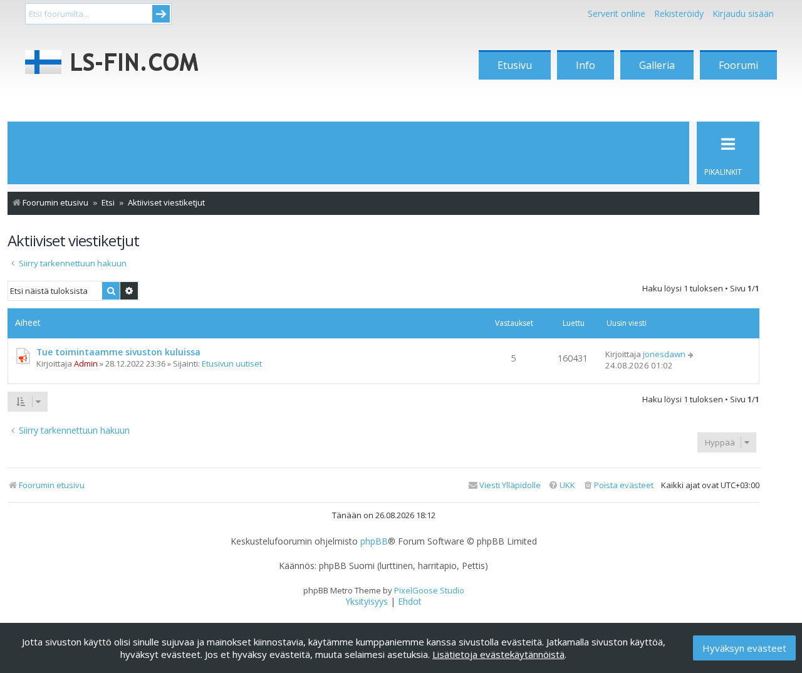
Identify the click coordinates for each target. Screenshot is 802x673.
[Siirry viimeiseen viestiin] (691, 354)
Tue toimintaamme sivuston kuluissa (118, 352)
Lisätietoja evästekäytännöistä (498, 654)
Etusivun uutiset (232, 363)
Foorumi (738, 65)
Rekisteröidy (679, 13)
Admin (86, 363)
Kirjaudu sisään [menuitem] (743, 13)
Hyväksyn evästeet (744, 648)
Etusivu (514, 65)
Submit (161, 14)
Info (585, 65)
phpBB (374, 541)
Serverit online (616, 13)
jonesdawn (664, 354)
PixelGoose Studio (429, 590)
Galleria (657, 65)
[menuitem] (618, 485)
